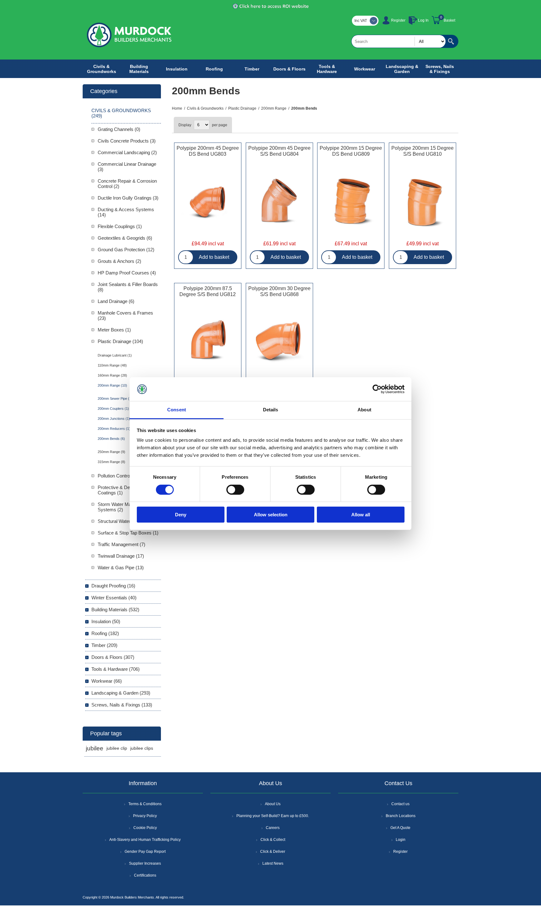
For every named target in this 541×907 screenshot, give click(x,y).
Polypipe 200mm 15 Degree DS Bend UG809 (351, 151)
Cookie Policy (145, 828)
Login (400, 839)
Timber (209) (104, 645)
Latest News (272, 863)
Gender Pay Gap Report (145, 851)
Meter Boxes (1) (114, 329)
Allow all (360, 514)
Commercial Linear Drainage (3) (127, 166)
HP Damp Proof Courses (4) (127, 272)
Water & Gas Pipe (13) (121, 567)
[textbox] (399, 41)
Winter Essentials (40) (114, 597)
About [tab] (364, 409)
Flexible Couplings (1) (120, 226)
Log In (423, 20)
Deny (180, 514)
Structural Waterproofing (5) (126, 521)
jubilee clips (141, 748)
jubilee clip (116, 748)
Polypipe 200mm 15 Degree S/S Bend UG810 (422, 151)
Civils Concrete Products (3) (127, 140)
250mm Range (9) (111, 452)
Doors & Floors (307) (112, 657)
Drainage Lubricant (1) (115, 355)
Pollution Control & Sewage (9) (129, 475)
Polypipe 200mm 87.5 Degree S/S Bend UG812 (207, 291)
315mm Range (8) (111, 462)
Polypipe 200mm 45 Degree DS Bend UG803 (208, 151)
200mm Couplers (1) (113, 408)
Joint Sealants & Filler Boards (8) (128, 287)
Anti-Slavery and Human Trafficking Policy (145, 839)
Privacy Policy (145, 816)
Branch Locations (400, 816)
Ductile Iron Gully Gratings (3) (128, 198)
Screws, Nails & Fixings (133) (121, 704)
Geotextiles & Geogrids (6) (125, 238)
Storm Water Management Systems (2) (125, 507)
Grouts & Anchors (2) (119, 261)
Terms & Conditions (145, 804)
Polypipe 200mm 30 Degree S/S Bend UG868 (279, 291)
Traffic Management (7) (121, 544)
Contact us (400, 804)
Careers (273, 828)
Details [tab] (270, 409)
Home (177, 108)
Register (398, 20)
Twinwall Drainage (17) (121, 556)
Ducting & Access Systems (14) (126, 212)
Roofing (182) (105, 633)
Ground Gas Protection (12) (126, 249)
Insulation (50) (105, 621)
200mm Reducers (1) (114, 428)
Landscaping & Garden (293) (120, 693)
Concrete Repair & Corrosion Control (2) (127, 183)
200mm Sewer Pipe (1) (115, 398)
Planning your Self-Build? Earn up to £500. (272, 816)
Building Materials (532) (115, 609)
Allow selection (270, 514)
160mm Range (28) (112, 375)
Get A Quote (400, 828)
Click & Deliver (272, 851)
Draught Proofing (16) (113, 585)
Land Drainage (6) (116, 301)
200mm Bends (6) (111, 438)
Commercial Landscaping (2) (127, 152)
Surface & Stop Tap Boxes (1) (128, 532)
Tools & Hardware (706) (115, 669)
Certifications (145, 875)
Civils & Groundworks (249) (121, 113)
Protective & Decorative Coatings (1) (122, 490)
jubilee (94, 748)
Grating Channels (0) (119, 129)
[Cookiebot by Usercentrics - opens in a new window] (377, 389)
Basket (449, 20)
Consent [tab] (176, 409)
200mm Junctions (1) (114, 418)
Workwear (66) (106, 681)
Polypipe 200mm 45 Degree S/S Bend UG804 (279, 151)
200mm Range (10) (112, 385)
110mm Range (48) (112, 365)
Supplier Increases (145, 863)
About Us (273, 804)
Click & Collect (272, 839)
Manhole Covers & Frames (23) (125, 315)
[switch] (235, 490)
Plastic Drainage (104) (120, 341)
